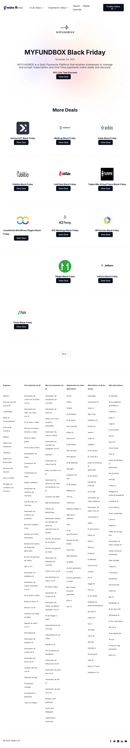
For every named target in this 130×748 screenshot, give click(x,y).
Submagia (92, 396)
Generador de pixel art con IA (53, 671)
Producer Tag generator (114, 647)
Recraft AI (92, 612)
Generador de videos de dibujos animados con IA (52, 606)
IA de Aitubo (71, 444)
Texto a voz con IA (52, 571)
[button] (37, 7)
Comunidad (7, 412)
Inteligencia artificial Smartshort (95, 604)
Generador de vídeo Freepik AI (115, 543)
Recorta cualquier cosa (31, 526)
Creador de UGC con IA (31, 669)
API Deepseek (29, 633)
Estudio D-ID (50, 644)
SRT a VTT (28, 566)
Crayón (91, 572)
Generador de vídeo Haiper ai (94, 499)
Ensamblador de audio (30, 455)
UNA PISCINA (114, 560)
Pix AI (90, 578)
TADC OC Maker (30, 703)
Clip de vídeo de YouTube (30, 503)
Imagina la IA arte (72, 476)
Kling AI (91, 547)
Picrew (111, 639)
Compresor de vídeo (30, 465)
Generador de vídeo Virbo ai (93, 509)
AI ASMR (70, 562)
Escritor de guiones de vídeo (53, 550)
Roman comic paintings (50, 700)
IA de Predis (113, 448)
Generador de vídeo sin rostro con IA (30, 412)
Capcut (112, 424)
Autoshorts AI (93, 402)
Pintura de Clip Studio (72, 542)
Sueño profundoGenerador (115, 552)
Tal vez (69, 497)
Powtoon (91, 553)
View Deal (63, 76)
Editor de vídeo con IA (53, 472)
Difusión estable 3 (74, 509)
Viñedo (69, 408)
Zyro (68, 524)
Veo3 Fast (70, 550)
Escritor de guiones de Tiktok (32, 558)
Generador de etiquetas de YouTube (50, 561)
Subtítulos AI (93, 420)
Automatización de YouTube (52, 627)
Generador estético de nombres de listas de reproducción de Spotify (53, 525)
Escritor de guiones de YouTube (53, 540)
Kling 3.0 (112, 655)
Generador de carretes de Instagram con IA (52, 445)
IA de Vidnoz (93, 476)
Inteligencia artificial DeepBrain (116, 493)
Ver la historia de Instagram (52, 652)
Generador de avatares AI (29, 640)
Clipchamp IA (93, 517)
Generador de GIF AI (52, 681)
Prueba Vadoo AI (113, 7)
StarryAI (91, 642)
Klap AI (111, 418)
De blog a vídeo (51, 587)
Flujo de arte (71, 451)
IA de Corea (92, 565)
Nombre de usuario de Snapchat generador (31, 547)
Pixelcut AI (71, 438)
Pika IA (90, 541)
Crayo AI (112, 485)
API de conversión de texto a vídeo (31, 430)
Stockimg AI (92, 654)
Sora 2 (69, 600)
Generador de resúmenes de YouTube (51, 399)
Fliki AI (111, 436)
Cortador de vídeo (52, 497)
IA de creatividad (115, 513)
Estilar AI (70, 432)
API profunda (114, 585)
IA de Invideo (114, 430)
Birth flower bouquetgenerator (71, 590)
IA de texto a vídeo (31, 422)
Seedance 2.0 (93, 672)
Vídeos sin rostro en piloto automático (52, 422)
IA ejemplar (113, 396)
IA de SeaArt (71, 484)
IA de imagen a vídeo (51, 617)
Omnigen (70, 469)
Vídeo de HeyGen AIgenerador (116, 463)
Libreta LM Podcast (92, 484)
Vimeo (69, 396)
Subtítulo (91, 444)
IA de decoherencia (72, 532)
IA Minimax (92, 559)
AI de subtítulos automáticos (115, 404)
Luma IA (112, 519)
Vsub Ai (91, 408)
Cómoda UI (113, 573)
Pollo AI (91, 590)
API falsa (91, 630)
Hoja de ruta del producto (9, 404)
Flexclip (112, 479)
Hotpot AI (91, 618)
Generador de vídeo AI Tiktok (51, 433)
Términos (6, 453)
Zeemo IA (112, 412)
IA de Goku (71, 420)
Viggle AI (91, 584)
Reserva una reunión (8, 470)
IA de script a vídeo (32, 448)
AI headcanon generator (29, 695)
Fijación (76, 6)
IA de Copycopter (116, 621)
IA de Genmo (114, 507)
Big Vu (111, 597)
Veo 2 (90, 624)
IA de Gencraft (114, 609)
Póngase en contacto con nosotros (8, 487)
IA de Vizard (92, 451)
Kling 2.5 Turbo (94, 666)
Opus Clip (91, 414)
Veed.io (91, 432)
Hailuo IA (91, 535)
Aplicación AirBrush (71, 516)
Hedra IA (112, 591)
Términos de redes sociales (31, 615)
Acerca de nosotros (7, 429)
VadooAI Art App (30, 677)
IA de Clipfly (92, 596)
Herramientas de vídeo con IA (52, 579)
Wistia (69, 402)
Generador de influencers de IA (52, 662)
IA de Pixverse (93, 529)
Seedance (92, 648)
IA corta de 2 (93, 457)
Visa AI (111, 454)
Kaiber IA (112, 525)
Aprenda (77, 9)
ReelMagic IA (114, 603)
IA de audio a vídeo (32, 595)
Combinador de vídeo (30, 474)
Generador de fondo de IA (29, 660)
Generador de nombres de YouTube (29, 492)
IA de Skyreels (72, 463)
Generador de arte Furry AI (52, 691)
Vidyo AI (91, 438)
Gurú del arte (72, 426)
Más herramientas (52, 503)
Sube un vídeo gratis (30, 439)
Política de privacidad (7, 460)
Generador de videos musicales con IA (31, 585)
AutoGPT (48, 455)
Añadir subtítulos (31, 482)
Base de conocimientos (9, 419)
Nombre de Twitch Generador (31, 536)
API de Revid (114, 473)
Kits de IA (112, 627)
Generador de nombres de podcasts (29, 514)
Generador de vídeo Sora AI (50, 462)
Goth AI (91, 660)
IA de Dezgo (71, 414)
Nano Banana (72, 556)
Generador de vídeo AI (50, 411)
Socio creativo (8, 478)
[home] (10, 8)
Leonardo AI (113, 501)
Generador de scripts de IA (29, 650)
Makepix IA (71, 491)
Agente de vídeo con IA (30, 625)
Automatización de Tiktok (52, 636)
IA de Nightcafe (115, 633)
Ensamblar (113, 579)
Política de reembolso (7, 445)
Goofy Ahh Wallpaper (49, 710)
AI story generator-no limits (74, 570)
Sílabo (90, 523)
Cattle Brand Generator (50, 719)
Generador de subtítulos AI (29, 574)
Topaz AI (112, 566)
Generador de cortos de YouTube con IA (31, 399)
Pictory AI (91, 426)
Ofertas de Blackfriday (49, 510)
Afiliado (86, 6)
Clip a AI (91, 636)
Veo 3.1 (69, 606)
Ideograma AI (114, 615)
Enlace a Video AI (31, 601)
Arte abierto (71, 457)
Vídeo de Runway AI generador (95, 466)
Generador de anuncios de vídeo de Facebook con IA (52, 485)
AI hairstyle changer (28, 685)
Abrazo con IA (30, 608)
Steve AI (112, 442)
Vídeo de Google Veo (115, 533)
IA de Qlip (91, 492)
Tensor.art (71, 503)
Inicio (20, 7)
